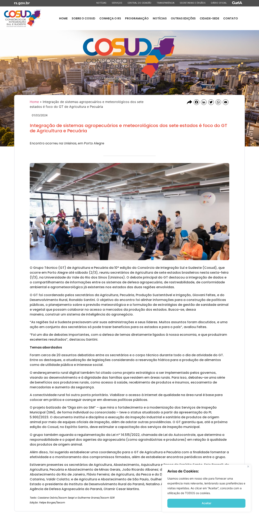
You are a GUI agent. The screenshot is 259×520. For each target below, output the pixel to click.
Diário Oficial (219, 2)
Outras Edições (183, 18)
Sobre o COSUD (83, 18)
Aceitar (206, 503)
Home (63, 18)
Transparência (165, 2)
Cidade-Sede (209, 18)
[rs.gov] (22, 2)
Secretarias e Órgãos (192, 2)
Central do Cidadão (139, 2)
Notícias (101, 2)
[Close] (248, 466)
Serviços (116, 2)
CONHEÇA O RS (110, 18)
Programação (137, 18)
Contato (230, 18)
